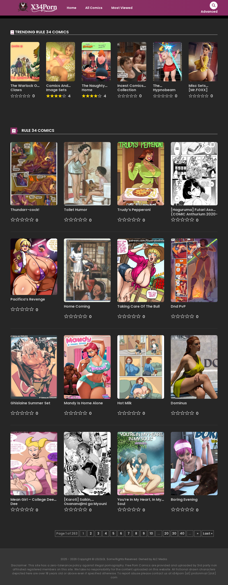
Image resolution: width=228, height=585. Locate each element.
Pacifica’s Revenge (27, 299)
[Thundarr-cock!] (33, 173)
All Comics (93, 8)
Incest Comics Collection (130, 87)
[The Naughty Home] (96, 61)
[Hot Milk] (140, 367)
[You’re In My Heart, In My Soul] (140, 463)
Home (71, 8)
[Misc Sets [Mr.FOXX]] (203, 61)
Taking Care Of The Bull (138, 306)
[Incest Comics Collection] (131, 61)
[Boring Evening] (194, 463)
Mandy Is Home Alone (83, 403)
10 (151, 533)
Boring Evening (184, 499)
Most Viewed (121, 8)
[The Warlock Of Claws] (24, 61)
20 (166, 533)
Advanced (209, 11)
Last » (207, 533)
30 (174, 533)
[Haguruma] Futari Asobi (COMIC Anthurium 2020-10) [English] (194, 214)
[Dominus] (194, 367)
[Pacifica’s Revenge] (33, 266)
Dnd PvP (178, 306)
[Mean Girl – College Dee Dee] (33, 463)
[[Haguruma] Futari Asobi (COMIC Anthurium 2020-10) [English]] (194, 173)
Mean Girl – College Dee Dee (32, 501)
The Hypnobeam (164, 87)
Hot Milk (124, 403)
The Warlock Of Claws (24, 87)
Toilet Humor (75, 209)
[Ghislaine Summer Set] (33, 367)
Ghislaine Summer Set (30, 403)
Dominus (179, 403)
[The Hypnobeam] (167, 61)
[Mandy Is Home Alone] (87, 367)
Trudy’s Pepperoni (134, 209)
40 (182, 533)
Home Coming (77, 306)
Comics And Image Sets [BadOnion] (57, 90)
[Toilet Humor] (87, 173)
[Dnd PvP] (194, 270)
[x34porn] (36, 7)
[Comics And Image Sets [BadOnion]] (60, 61)
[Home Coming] (87, 270)
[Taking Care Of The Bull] (140, 270)
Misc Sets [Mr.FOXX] (198, 87)
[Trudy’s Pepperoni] (140, 173)
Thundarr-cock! (24, 209)
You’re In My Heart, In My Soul (139, 501)
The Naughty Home (93, 87)
